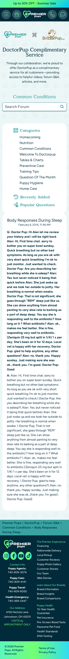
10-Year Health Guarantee (46, 611)
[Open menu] (6, 14)
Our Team (43, 573)
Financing (43, 546)
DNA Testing (44, 636)
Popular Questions (37, 205)
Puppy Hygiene (31, 183)
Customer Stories (47, 568)
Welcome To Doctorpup (38, 154)
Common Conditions (35, 148)
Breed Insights (45, 593)
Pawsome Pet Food (48, 626)
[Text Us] (62, 14)
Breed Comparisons (49, 598)
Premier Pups (11, 523)
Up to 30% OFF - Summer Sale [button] (34, 3)
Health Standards (47, 631)
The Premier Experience (51, 541)
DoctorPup (32, 523)
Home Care (28, 189)
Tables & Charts (31, 160)
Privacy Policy (47, 652)
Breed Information (48, 589)
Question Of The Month (38, 177)
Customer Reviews (48, 559)
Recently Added (35, 197)
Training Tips (29, 171)
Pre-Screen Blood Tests (51, 622)
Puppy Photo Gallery (49, 564)
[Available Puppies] (16, 14)
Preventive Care (32, 166)
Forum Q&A (51, 523)
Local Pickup (44, 555)
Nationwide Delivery (49, 550)
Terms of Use (47, 648)
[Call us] (52, 14)
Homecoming (30, 137)
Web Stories (44, 578)
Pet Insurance (45, 617)
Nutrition (26, 143)
